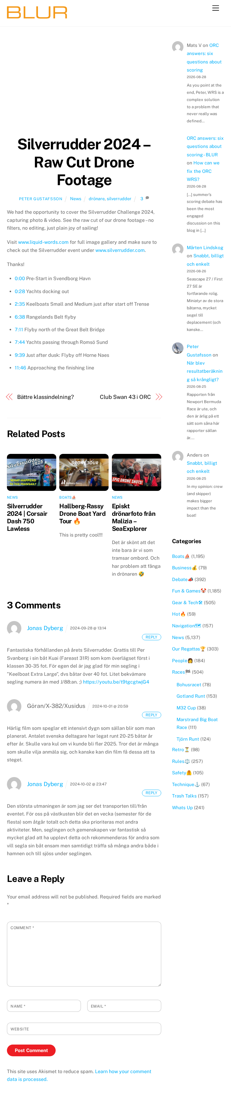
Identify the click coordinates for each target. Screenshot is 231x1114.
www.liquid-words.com (43, 242)
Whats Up (182, 807)
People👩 (182, 660)
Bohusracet (189, 684)
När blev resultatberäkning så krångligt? (205, 371)
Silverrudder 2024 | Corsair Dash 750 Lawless (27, 517)
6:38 (20, 317)
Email (98, 1006)
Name (18, 1006)
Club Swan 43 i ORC (125, 397)
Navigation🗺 (186, 625)
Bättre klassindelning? (45, 397)
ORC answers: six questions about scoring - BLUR (205, 146)
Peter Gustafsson (40, 199)
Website (20, 1029)
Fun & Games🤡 (189, 590)
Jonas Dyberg (45, 628)
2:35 (20, 304)
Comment (22, 928)
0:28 (20, 291)
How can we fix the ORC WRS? (203, 171)
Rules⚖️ (181, 761)
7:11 (19, 329)
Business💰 (184, 567)
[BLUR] (37, 16)
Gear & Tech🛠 (187, 602)
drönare (97, 198)
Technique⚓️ (186, 784)
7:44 (20, 342)
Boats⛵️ (67, 497)
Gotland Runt (191, 696)
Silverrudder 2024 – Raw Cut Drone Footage (84, 161)
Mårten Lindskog (205, 247)
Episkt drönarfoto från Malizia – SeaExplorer (134, 517)
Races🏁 (181, 672)
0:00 (20, 278)
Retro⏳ (181, 749)
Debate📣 (182, 579)
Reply (151, 637)
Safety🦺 (182, 772)
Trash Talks (184, 795)
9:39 (20, 355)
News (75, 198)
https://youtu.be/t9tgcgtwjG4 (116, 682)
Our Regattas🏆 (189, 648)
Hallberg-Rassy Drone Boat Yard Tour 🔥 (82, 513)
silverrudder (119, 198)
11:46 (20, 368)
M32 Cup (186, 707)
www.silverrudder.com (120, 250)
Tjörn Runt (188, 739)
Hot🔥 (179, 614)
